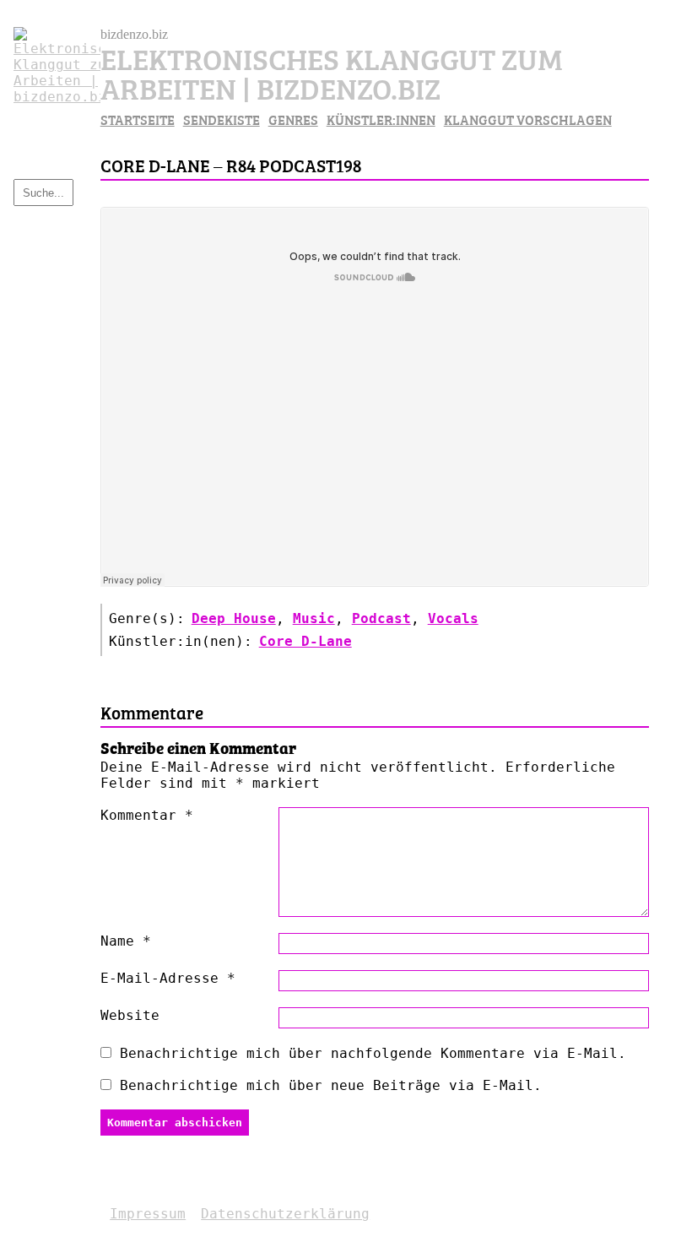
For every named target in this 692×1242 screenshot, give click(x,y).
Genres (293, 119)
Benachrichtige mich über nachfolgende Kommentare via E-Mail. (373, 1053)
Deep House (234, 618)
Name (125, 941)
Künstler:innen (381, 119)
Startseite (137, 119)
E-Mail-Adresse (167, 978)
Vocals (453, 618)
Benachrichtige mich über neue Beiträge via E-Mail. (331, 1085)
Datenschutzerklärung (285, 1214)
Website (129, 1015)
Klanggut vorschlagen (528, 119)
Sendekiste (221, 119)
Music (314, 618)
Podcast (381, 618)
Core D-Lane (305, 641)
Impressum (148, 1214)
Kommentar (146, 815)
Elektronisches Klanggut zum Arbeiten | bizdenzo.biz (331, 71)
